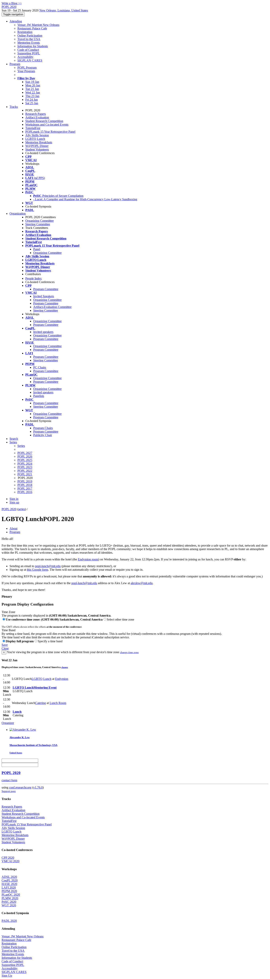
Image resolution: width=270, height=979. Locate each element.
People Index (33, 278)
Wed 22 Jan (32, 92)
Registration (24, 32)
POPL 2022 (24, 470)
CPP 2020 (8, 857)
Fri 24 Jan (31, 99)
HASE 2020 (9, 884)
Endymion (61, 678)
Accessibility (25, 57)
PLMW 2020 (10, 898)
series (21, 509)
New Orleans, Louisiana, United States (63, 10)
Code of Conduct (28, 49)
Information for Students (32, 46)
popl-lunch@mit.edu (48, 566)
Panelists (38, 396)
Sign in (13, 498)
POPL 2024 (24, 463)
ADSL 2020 (9, 877)
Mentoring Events (28, 42)
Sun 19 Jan (32, 81)
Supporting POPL (28, 53)
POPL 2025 (24, 460)
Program (14, 64)
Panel (36, 249)
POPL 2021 (24, 474)
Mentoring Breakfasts (38, 142)
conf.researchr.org (20, 787)
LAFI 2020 (9, 887)
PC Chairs (39, 367)
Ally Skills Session (37, 135)
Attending (15, 21)
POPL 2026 (24, 456)
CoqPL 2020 (10, 880)
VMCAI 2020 (10, 861)
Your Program (26, 71)
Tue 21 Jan (32, 89)
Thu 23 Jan (32, 96)
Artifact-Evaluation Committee (52, 307)
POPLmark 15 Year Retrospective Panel (50, 131)
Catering (40, 703)
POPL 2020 (9, 509)
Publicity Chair (42, 435)
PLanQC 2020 (11, 894)
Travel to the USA (28, 39)
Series (21, 445)
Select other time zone (120, 619)
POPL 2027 (24, 453)
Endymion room (88, 559)
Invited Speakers (43, 296)
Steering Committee (37, 224)
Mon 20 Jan (32, 85)
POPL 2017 (24, 488)
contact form (9, 780)
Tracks (13, 106)
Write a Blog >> (12, 3)
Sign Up (7, 975)
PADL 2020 (9, 920)
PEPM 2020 (9, 891)
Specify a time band (50, 641)
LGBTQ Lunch (35, 138)
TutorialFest (32, 128)
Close (5, 648)
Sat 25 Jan (31, 103)
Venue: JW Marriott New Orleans (38, 25)
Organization (17, 213)
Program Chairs (43, 428)
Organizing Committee (39, 220)
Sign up (14, 502)
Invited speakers (43, 332)
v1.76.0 (38, 787)
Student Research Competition (44, 121)
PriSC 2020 (9, 901)
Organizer (8, 723)
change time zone (129, 652)
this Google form (37, 569)
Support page (9, 791)
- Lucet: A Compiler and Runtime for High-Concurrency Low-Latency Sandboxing (85, 199)
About (13, 528)
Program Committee (45, 289)
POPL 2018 (24, 485)
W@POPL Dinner (36, 146)
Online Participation (29, 35)
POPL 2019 (24, 481)
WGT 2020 (9, 905)
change (64, 667)
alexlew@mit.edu (142, 583)
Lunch (17, 711)
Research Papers (35, 114)
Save (5, 644)
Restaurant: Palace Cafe (32, 28)
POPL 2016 (24, 492)
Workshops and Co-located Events (46, 124)
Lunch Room (58, 703)
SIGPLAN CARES (29, 60)
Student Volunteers (37, 149)
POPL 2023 (24, 467)
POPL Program (27, 67)
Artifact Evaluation (37, 117)
